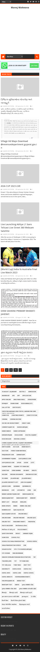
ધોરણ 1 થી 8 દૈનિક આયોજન (9, 604)
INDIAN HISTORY (31, 474)
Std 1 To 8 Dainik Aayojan (23, 549)
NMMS (15, 506)
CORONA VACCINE (15, 419)
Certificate (16, 407)
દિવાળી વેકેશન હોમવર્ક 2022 (18, 600)
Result (18, 533)
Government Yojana (9, 458)
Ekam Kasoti (26, 447)
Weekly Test (21, 581)
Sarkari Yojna (28, 533)
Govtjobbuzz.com (25, 458)
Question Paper (7, 533)
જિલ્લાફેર (4, 592)
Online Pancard (18, 517)
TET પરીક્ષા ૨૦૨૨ (6, 565)
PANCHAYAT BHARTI (19, 521)
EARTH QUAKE (6, 447)
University (6, 569)
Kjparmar (16, 486)
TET (15, 561)
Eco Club (16, 447)
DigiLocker (19, 435)
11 (16, 370)
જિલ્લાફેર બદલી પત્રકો (26, 592)
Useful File (27, 569)
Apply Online (6, 399)
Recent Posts (6, 74)
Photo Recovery (7, 525)
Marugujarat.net (8, 498)
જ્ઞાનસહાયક (25, 596)
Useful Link (17, 573)
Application (26, 395)
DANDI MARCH (6, 431)
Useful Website (7, 577)
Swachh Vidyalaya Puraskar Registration (16, 557)
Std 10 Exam (6, 553)
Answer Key (5, 395)
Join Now (34, 65)
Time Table (17, 565)
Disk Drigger (6, 439)
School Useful (32, 541)
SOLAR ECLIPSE (6, 549)
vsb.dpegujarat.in (8, 581)
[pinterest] (36, 1)
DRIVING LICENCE (19, 439)
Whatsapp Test (7, 584)
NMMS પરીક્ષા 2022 (25, 506)
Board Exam (14, 403)
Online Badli (22, 514)
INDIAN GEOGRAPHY (16, 474)
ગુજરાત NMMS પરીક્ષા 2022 (9, 588)
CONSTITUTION (32, 415)
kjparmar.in (26, 486)
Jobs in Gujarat (26, 482)
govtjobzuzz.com (8, 462)
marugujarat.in (28, 494)
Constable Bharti (18, 415)
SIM (24, 545)
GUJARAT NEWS (6, 466)
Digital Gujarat (31, 435)
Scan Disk (5, 537)
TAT (34, 557)
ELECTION (5, 451)
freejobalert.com (8, 454)
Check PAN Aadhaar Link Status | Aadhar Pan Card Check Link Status (19, 412)
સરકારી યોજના (6, 608)
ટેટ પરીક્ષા (33, 596)
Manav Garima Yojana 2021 (11, 494)
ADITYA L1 (22, 391)
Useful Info (6, 573)
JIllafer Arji (15, 478)
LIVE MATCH (21, 490)
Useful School (29, 573)
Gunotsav (5, 470)
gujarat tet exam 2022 (21, 466)
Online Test (6, 521)
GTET (32, 462)
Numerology (6, 510)
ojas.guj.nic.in (18, 510)
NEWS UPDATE (6, 506)
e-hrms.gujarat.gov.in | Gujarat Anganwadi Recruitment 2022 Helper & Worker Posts (17, 443)
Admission (32, 391)
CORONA (4, 419)
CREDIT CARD (26, 423)
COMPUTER (5, 415)
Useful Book (16, 569)
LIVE (13, 490)
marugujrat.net (21, 498)
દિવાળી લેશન (5, 600)
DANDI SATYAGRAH (19, 431)
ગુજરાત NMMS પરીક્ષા (27, 584)
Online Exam (6, 517)
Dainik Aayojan (22, 427)
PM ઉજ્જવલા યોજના (21, 525)
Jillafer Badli (26, 478)
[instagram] (38, 1)
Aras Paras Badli (19, 399)
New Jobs (23, 502)
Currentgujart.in (8, 427)
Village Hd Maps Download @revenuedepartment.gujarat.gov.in (19, 144)
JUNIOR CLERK (6, 486)
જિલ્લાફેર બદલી (13, 592)
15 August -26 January (9, 391)
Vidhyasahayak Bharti (22, 577)
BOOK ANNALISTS (26, 403)
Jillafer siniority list (10, 482)
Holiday (4, 474)
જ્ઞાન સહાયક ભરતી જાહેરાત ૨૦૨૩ (16, 352)
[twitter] (31, 1)
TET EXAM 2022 (24, 561)
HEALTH (34, 470)
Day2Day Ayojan (7, 435)
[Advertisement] (20, 31)
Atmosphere (32, 399)
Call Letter (6, 407)
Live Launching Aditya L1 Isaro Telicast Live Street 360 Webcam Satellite (17, 227)
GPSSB (19, 462)
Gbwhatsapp (21, 454)
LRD (35, 490)
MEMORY (33, 498)
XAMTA (17, 584)
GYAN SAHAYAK (16, 470)
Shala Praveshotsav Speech (11, 545)
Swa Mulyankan (18, 553)
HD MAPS (26, 470)
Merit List (5, 502)
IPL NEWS (5, 478)
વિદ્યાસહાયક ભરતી (24, 604)
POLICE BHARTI (22, 529)
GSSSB (26, 462)
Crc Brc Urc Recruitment (10, 423)
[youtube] (33, 1)
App (18, 395)
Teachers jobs (6, 561)
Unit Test (27, 565)
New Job (14, 502)
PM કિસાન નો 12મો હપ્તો (8, 529)
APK (13, 395)
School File (15, 537)
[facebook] (28, 1)
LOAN (29, 490)
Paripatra (31, 521)
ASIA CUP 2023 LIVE (11, 186)
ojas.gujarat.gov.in (9, 514)
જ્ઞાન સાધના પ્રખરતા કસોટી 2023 (10, 596)
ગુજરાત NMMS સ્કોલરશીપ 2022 (27, 588)
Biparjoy (5, 403)
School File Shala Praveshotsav (13, 541)
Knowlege (5, 490)
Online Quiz (31, 517)
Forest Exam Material (18, 451)
